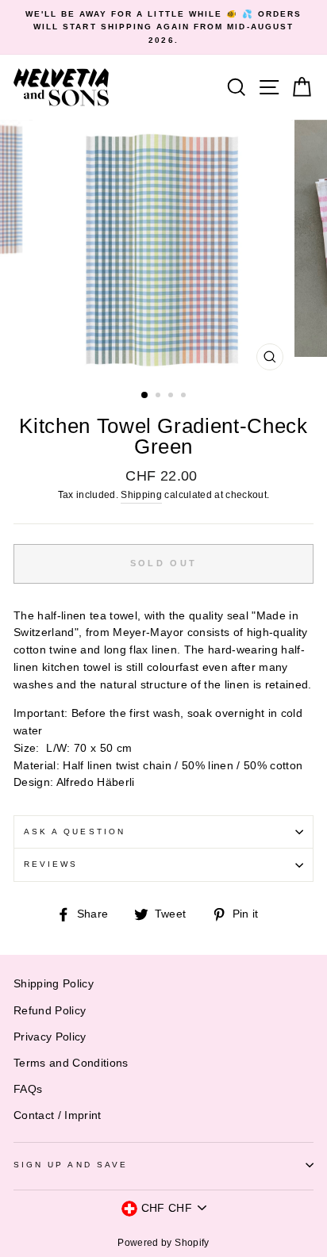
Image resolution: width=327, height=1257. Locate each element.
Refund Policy (49, 1011)
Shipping (141, 495)
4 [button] (185, 396)
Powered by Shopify (163, 1242)
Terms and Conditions (71, 1063)
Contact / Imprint (57, 1115)
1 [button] (145, 396)
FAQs (27, 1089)
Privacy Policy (50, 1037)
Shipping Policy (53, 984)
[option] (163, 27)
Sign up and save (70, 1164)
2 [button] (160, 396)
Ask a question (74, 831)
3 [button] (172, 396)
